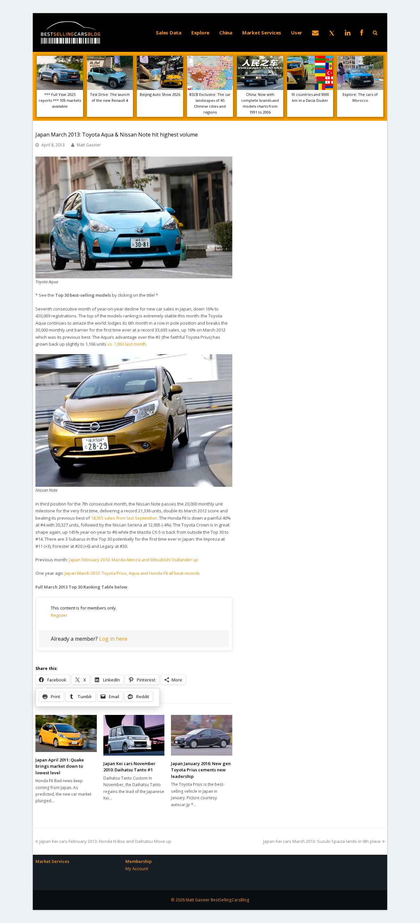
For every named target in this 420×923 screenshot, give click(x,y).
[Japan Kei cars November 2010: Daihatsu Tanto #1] (134, 735)
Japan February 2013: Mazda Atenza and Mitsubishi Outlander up (133, 560)
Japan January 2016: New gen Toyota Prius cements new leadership (201, 770)
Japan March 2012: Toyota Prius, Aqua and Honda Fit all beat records (132, 573)
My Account (136, 868)
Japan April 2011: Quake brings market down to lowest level (59, 766)
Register (59, 615)
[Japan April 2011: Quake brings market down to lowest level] (66, 733)
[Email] (315, 32)
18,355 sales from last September (124, 518)
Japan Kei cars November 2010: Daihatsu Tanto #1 (129, 767)
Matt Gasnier (89, 145)
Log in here (113, 638)
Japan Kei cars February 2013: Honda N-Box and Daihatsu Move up (105, 841)
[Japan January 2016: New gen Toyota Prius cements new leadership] (201, 735)
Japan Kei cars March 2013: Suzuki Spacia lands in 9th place (322, 841)
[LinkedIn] (347, 32)
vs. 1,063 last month (126, 344)
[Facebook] (361, 32)
